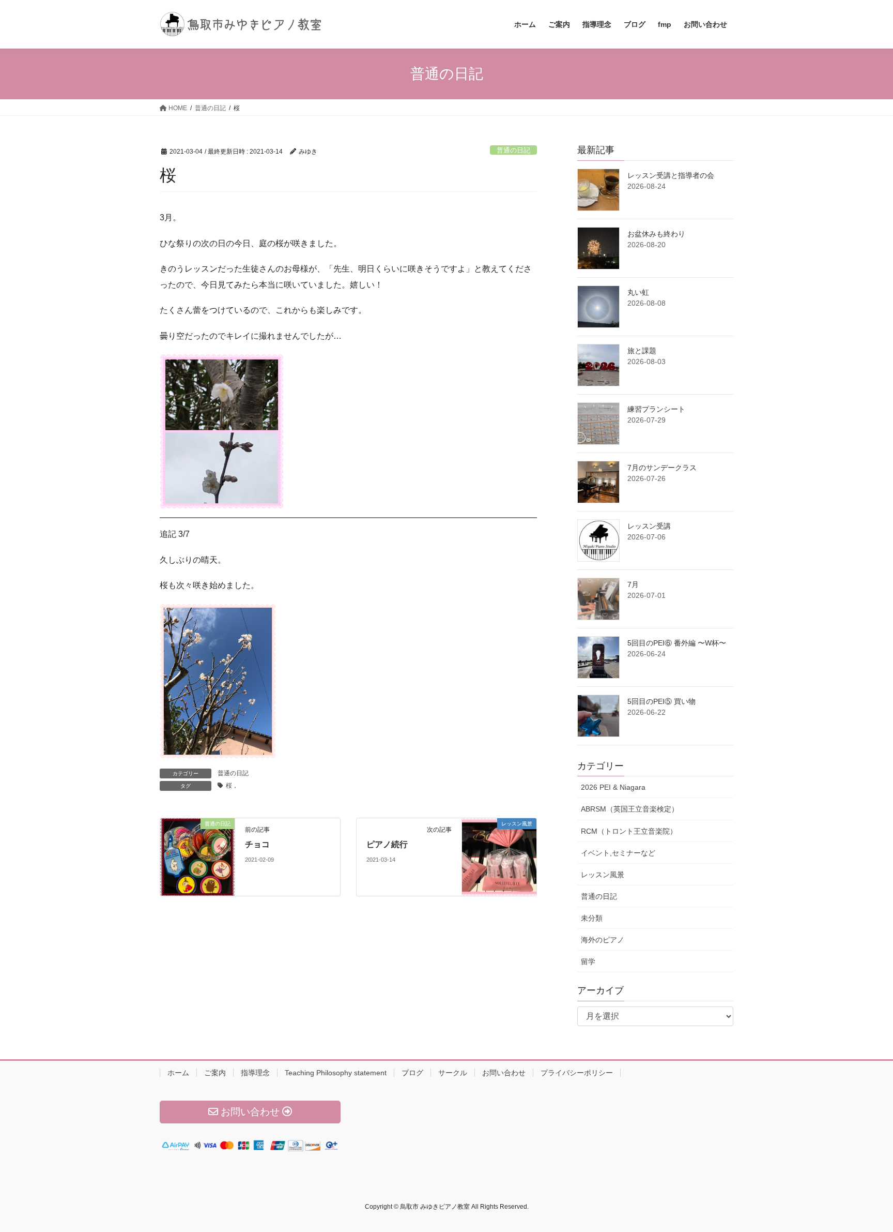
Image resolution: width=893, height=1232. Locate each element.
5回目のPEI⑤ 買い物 (661, 701)
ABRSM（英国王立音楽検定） (630, 809)
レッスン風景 (602, 874)
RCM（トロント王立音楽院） (629, 831)
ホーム (178, 1073)
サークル (452, 1073)
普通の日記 (513, 150)
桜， (232, 785)
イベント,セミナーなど (618, 853)
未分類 (592, 918)
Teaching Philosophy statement (336, 1073)
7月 (633, 584)
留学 (588, 961)
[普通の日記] (197, 856)
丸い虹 (638, 292)
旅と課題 (641, 351)
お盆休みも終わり (656, 234)
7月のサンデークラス (662, 467)
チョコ (257, 844)
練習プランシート (656, 409)
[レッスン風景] (499, 856)
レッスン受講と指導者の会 (670, 175)
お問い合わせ (504, 1073)
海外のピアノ (602, 940)
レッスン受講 (649, 526)
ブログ (412, 1073)
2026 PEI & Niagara (613, 787)
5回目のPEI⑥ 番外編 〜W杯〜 (676, 643)
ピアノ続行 (387, 844)
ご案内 (215, 1073)
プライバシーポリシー (577, 1073)
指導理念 (255, 1073)
